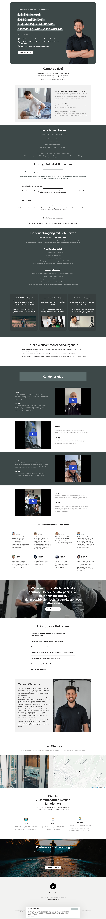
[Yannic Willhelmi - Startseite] (53, 886)
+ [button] (54, 756)
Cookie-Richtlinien (31, 916)
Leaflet (92, 787)
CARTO (104, 787)
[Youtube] (56, 892)
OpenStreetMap (96, 787)
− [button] (54, 757)
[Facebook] (50, 892)
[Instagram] (53, 892)
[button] (79, 771)
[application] (79, 771)
